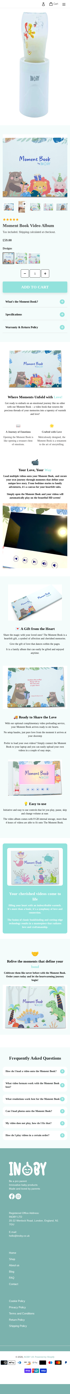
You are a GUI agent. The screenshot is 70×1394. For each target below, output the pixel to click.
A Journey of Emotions (18, 432)
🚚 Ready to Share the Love (35, 717)
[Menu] (64, 4)
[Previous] (7, 207)
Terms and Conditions (21, 1313)
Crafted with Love (52, 432)
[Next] (63, 207)
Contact (13, 1284)
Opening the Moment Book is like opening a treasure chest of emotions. (18, 441)
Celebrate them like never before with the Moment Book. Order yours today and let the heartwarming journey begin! (35, 976)
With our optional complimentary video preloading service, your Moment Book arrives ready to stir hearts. (35, 725)
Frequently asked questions (35, 1058)
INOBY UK (29, 1357)
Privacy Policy (17, 1307)
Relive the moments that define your (35, 964)
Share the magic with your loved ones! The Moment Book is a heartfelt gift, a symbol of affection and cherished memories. (35, 637)
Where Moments (35, 397)
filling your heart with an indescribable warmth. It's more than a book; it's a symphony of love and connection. (35, 909)
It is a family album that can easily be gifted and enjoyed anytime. (35, 651)
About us (14, 1265)
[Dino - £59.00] (21, 258)
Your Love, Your (35, 470)
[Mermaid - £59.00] (34, 258)
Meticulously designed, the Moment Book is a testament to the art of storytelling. (51, 441)
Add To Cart (35, 287)
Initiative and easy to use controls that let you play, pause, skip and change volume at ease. (35, 812)
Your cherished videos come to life (35, 896)
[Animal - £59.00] (8, 258)
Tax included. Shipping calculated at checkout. (29, 232)
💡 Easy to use (35, 804)
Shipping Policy (18, 1325)
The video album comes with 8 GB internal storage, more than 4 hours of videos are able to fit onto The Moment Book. (35, 821)
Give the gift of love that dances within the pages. (35, 644)
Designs (7, 248)
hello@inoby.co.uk (19, 1235)
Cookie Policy (17, 1301)
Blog (11, 1271)
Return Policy (17, 1319)
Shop (12, 1259)
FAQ (11, 1277)
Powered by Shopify (44, 1357)
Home (12, 1252)
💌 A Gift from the (35, 629)
